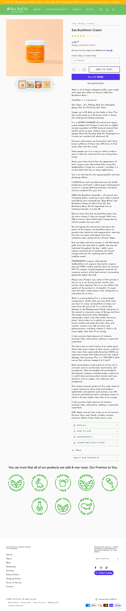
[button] (101, 9)
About (9, 559)
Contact (10, 587)
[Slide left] (15, 84)
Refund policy (13, 602)
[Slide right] (54, 84)
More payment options (95, 83)
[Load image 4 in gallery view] (46, 84)
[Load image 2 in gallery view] (30, 84)
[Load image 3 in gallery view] (38, 84)
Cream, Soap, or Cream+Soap (84, 56)
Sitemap (10, 571)
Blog (8, 563)
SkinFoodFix (17, 599)
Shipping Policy (13, 579)
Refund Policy (12, 575)
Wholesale (11, 567)
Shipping (75, 45)
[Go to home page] (17, 9)
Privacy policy (26, 602)
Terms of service (39, 602)
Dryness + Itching (86, 23)
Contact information (16, 605)
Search (9, 555)
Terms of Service (14, 583)
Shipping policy (53, 602)
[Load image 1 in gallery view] (22, 84)
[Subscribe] (118, 558)
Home (74, 23)
